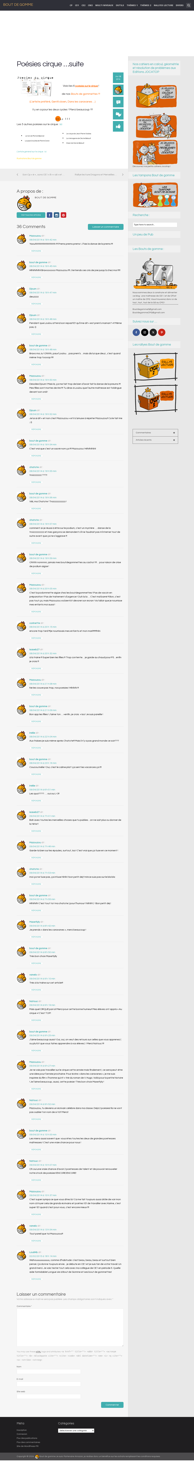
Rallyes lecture (163, 5)
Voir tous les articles (31, 215)
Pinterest (63, 215)
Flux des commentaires (28, 1442)
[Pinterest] (161, 332)
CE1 (77, 5)
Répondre (36, 251)
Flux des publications (27, 1438)
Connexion (22, 1434)
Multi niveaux (104, 5)
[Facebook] (136, 332)
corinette (34, 623)
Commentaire (24, 1306)
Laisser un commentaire (105, 227)
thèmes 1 (132, 5)
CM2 (90, 5)
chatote (34, 467)
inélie (32, 733)
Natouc (33, 1001)
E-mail (20, 1379)
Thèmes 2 (145, 5)
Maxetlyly (34, 922)
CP (71, 5)
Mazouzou (35, 236)
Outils (120, 5)
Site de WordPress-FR (27, 1446)
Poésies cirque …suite (50, 64)
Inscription (22, 1430)
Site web (21, 1392)
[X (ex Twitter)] (153, 332)
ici (61, 124)
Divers (180, 5)
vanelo (33, 974)
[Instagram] (144, 332)
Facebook (49, 215)
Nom (19, 1367)
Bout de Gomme (18, 5)
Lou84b (33, 1252)
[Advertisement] (97, 33)
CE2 (83, 5)
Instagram (56, 215)
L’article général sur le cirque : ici (32, 152)
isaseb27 (34, 649)
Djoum (32, 289)
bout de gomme (38, 262)
